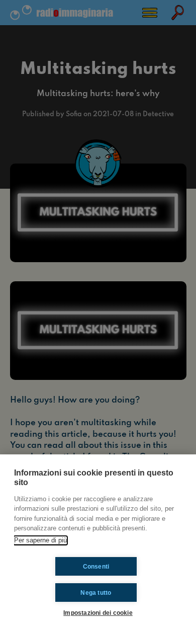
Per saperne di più (40, 540)
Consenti (96, 566)
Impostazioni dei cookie (98, 612)
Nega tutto (95, 592)
